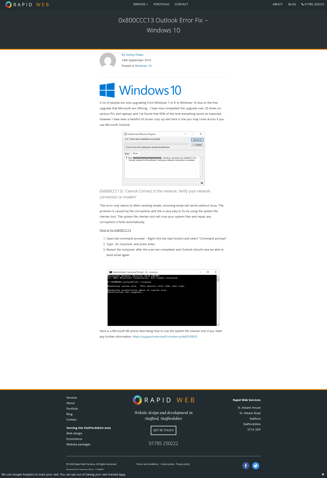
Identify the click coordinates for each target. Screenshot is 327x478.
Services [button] (139, 4)
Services (71, 398)
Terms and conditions (147, 464)
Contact (181, 4)
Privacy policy (183, 464)
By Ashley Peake (132, 55)
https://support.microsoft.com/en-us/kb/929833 (165, 337)
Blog (292, 4)
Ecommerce (74, 439)
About (278, 4)
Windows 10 (143, 66)
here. (122, 474)
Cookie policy (167, 464)
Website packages (78, 444)
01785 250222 (314, 4)
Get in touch (163, 430)
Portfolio (161, 4)
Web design (74, 433)
